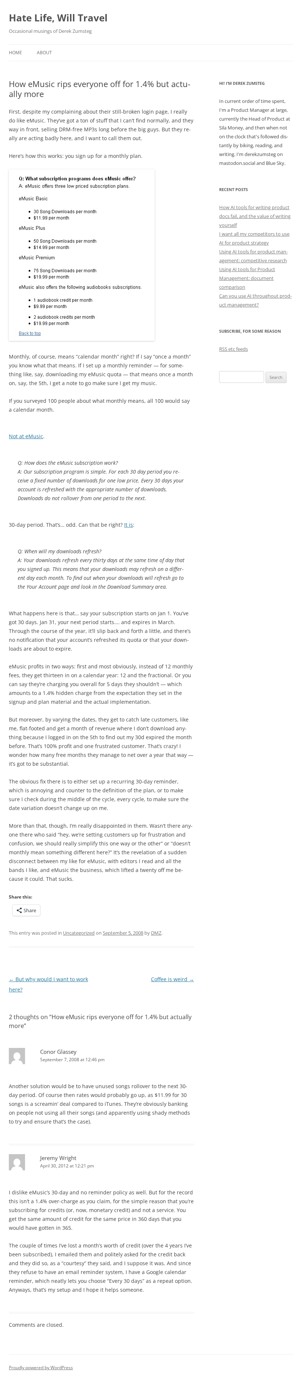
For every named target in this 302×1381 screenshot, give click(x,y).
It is (128, 524)
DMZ (156, 933)
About (44, 52)
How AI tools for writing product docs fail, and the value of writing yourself (255, 216)
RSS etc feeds (233, 349)
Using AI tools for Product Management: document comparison (247, 278)
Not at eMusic (26, 436)
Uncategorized (79, 933)
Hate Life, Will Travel (58, 17)
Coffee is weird (172, 979)
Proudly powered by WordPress (41, 1367)
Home (15, 52)
